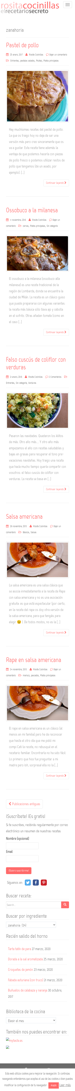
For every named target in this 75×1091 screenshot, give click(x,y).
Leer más (65, 1085)
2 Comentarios (55, 377)
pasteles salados (27, 60)
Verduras (32, 383)
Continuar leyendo (55, 183)
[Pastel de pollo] (37, 96)
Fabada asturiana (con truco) (25, 980)
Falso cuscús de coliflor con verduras (36, 363)
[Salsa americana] (37, 560)
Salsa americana (24, 516)
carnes (26, 226)
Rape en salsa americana (33, 660)
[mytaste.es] (14, 1040)
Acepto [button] (53, 1085)
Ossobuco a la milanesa (32, 210)
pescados (35, 675)
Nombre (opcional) (17, 838)
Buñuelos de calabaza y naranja (27, 990)
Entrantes (14, 60)
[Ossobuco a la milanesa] (37, 253)
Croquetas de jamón (20, 969)
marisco (26, 675)
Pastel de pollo (22, 45)
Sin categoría (52, 226)
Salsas (33, 532)
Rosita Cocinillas (36, 54)
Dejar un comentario (58, 54)
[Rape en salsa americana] (37, 703)
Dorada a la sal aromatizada (25, 959)
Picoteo (39, 60)
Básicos (26, 532)
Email (9, 851)
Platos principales (51, 60)
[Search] (65, 904)
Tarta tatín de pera (19, 949)
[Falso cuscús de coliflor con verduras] (37, 410)
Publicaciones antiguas (25, 804)
